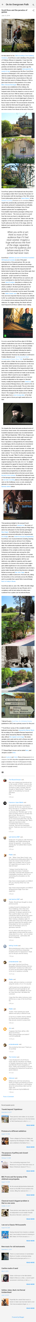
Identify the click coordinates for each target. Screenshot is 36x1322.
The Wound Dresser (15, 780)
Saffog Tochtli (13, 945)
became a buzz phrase (8, 475)
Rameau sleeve (6, 486)
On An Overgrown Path (17, 4)
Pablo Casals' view (10, 293)
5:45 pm (11, 940)
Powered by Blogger (18, 1317)
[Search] (33, 5)
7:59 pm (11, 956)
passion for (20, 525)
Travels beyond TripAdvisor (11, 1109)
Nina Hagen (4, 532)
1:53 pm (11, 1051)
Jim (10, 1028)
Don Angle (4, 536)
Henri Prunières (10, 282)
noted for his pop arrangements (24, 536)
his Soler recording (9, 480)
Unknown (11, 1078)
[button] (33, 10)
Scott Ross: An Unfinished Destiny (22, 721)
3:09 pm (11, 849)
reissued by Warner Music (26, 730)
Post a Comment (8, 1096)
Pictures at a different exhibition (13, 1131)
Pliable (11, 855)
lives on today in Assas (8, 581)
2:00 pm (11, 797)
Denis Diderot (25, 198)
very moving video (19, 395)
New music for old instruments (13, 1247)
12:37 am (11, 974)
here (27, 750)
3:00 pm (11, 1023)
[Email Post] (2, 773)
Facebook (8, 757)
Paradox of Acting (6, 200)
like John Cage (19, 572)
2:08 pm (11, 1003)
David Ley (28, 381)
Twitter (15, 757)
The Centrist (12, 1057)
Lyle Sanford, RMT (14, 837)
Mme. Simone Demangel (8, 85)
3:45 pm (11, 894)
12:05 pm (11, 1039)
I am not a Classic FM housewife (13, 1225)
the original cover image (17, 737)
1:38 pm (11, 1092)
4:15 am (11, 1073)
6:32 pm (11, 831)
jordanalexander (13, 961)
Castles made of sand (9, 1268)
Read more (30, 1125)
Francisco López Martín (16, 802)
